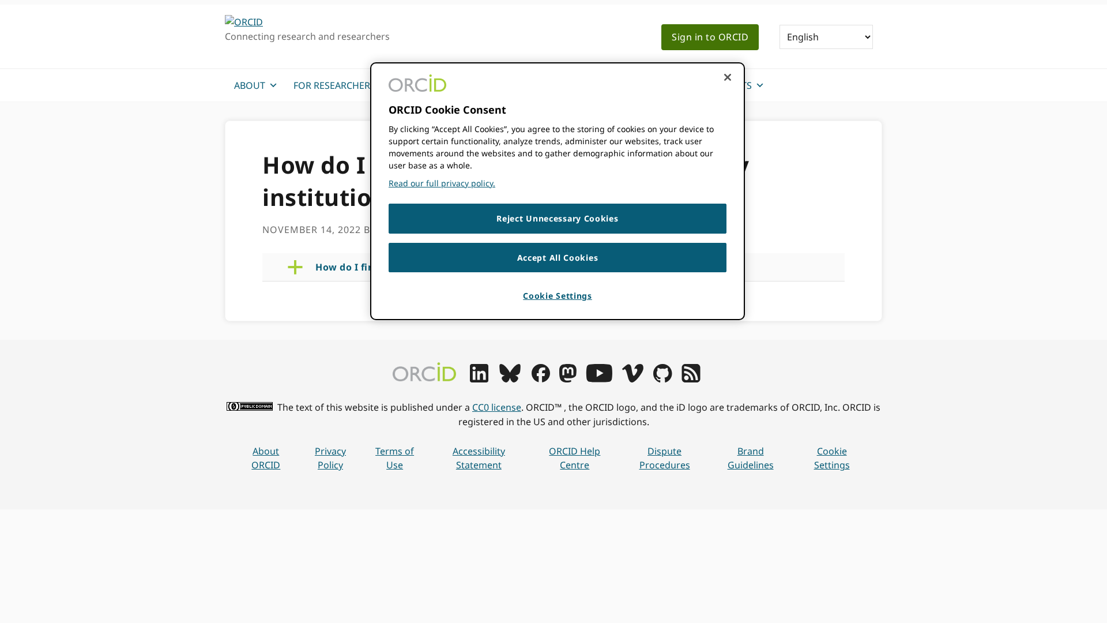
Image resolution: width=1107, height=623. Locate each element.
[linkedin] (479, 379)
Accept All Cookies (557, 257)
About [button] (249, 85)
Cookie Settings (832, 458)
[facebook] (541, 379)
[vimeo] (632, 379)
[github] (662, 379)
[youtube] (599, 379)
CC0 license (496, 407)
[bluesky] (510, 379)
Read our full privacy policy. (442, 183)
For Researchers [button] (334, 85)
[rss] (691, 379)
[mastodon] (568, 379)
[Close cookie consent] (727, 77)
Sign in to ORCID (710, 37)
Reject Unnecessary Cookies (557, 218)
